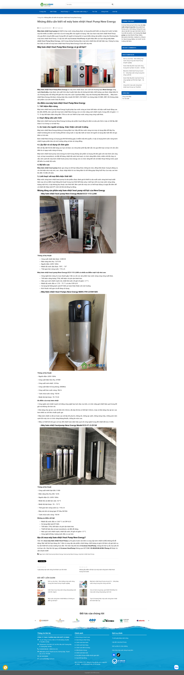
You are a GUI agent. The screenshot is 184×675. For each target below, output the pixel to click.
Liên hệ (114, 11)
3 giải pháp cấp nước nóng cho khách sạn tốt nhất (52, 569)
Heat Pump (64, 11)
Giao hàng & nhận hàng (83, 640)
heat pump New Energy (71, 554)
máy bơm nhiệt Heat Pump (86, 554)
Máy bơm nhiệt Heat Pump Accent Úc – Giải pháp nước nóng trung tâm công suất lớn (133, 73)
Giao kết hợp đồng (81, 658)
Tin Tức (94, 11)
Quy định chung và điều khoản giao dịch (87, 655)
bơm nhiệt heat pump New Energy (52, 554)
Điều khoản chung (81, 650)
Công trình (104, 11)
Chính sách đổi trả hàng (83, 647)
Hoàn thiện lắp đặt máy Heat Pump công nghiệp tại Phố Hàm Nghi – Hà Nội (133, 80)
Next (149, 621)
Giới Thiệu (53, 11)
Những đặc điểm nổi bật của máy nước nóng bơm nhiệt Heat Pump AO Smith (97, 570)
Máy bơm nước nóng (80, 11)
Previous (35, 621)
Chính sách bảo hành (82, 642)
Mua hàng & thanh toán (83, 637)
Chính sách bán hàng (82, 645)
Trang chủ (42, 11)
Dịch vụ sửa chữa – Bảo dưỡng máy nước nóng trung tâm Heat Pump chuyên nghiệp (133, 60)
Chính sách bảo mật (82, 653)
